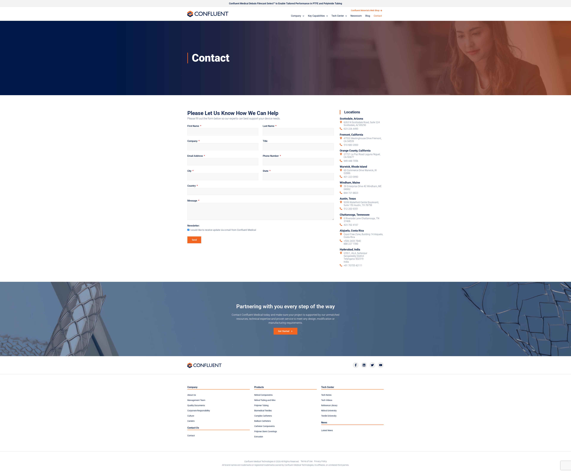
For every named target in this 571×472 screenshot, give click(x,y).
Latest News (327, 430)
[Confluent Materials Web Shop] (381, 11)
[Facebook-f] (356, 365)
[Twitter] (372, 365)
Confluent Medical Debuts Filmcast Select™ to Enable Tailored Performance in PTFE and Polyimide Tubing (285, 3)
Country (191, 186)
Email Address (195, 156)
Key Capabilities (316, 15)
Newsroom (356, 15)
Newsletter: (193, 226)
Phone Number (271, 156)
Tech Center (337, 15)
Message (192, 201)
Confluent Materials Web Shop (365, 10)
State (266, 171)
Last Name (269, 126)
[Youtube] (381, 365)
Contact (378, 15)
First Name (193, 126)
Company (296, 15)
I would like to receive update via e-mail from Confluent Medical (223, 230)
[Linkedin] (364, 365)
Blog (367, 15)
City (189, 171)
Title (265, 141)
